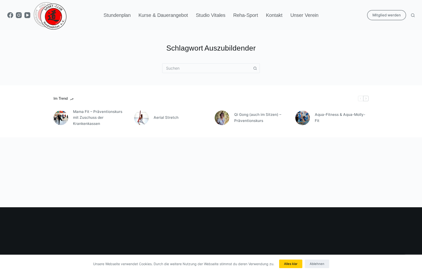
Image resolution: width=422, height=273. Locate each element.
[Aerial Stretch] (141, 117)
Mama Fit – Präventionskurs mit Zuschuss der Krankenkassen (97, 117)
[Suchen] (413, 15)
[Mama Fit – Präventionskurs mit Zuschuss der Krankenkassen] (60, 117)
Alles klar (290, 264)
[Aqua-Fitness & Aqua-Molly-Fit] (302, 117)
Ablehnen (317, 264)
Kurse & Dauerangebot (163, 15)
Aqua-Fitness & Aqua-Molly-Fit (340, 117)
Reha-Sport (245, 15)
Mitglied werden (386, 15)
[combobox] (206, 68)
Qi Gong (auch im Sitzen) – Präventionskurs (257, 117)
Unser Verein (304, 15)
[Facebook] (10, 15)
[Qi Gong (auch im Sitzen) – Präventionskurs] (222, 117)
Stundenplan (117, 15)
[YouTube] (27, 15)
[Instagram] (19, 15)
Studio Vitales (210, 15)
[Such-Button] (255, 68)
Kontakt (274, 15)
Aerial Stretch (166, 117)
